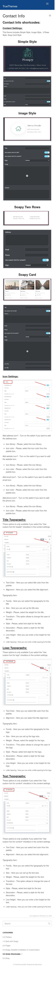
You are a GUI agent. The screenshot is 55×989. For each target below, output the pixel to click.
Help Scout (38, 964)
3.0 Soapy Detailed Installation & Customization (21, 949)
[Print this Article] (50, 15)
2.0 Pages (6, 945)
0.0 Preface (7, 937)
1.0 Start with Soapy (10, 941)
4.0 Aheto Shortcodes (12, 954)
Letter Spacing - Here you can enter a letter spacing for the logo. (29, 770)
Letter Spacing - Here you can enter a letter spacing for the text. (28, 907)
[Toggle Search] (49, 923)
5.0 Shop (6, 958)
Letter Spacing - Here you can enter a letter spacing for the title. (28, 642)
